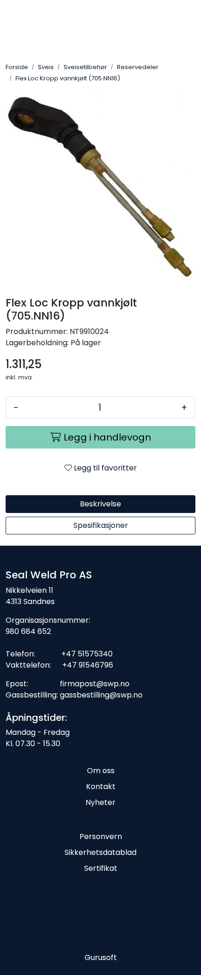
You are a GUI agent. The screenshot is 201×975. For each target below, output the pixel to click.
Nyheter (100, 802)
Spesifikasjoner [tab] (100, 525)
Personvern (100, 836)
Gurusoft (101, 957)
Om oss (101, 770)
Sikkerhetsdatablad (100, 852)
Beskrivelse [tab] (100, 503)
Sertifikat (100, 868)
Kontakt (100, 786)
